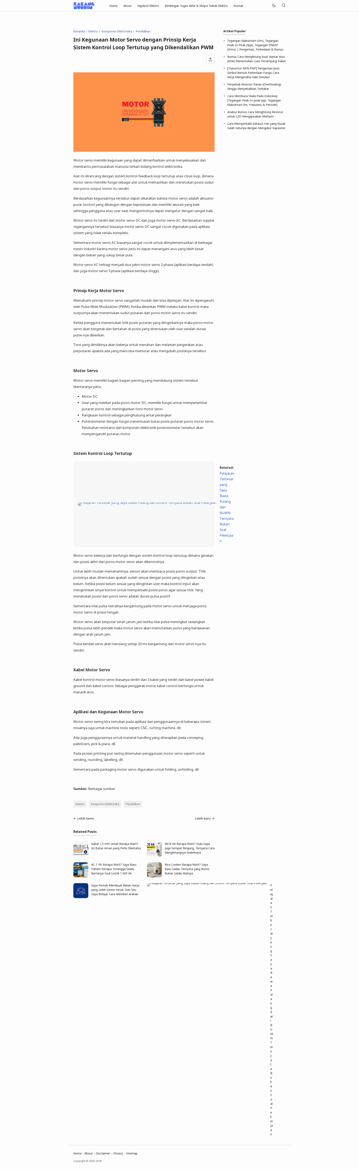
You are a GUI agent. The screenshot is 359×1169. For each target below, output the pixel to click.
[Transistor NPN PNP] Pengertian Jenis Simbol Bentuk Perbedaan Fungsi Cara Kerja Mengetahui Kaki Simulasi (253, 72)
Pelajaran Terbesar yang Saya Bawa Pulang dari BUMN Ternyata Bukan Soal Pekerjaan (271, 1009)
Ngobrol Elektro (148, 6)
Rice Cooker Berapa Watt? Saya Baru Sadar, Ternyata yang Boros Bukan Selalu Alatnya (187, 869)
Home (113, 6)
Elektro (80, 804)
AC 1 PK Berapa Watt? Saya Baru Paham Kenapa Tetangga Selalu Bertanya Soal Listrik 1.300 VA (113, 869)
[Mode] (273, 5)
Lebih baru (203, 818)
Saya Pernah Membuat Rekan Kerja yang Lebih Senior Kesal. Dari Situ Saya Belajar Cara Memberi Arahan (115, 889)
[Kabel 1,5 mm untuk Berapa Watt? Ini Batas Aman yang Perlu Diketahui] (80, 855)
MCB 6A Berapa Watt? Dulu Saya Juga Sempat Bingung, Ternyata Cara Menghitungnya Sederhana (190, 848)
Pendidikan (133, 804)
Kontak (238, 6)
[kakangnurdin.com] (84, 5)
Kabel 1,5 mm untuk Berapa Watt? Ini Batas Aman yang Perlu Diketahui (116, 846)
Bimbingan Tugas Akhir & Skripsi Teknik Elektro (196, 6)
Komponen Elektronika (105, 804)
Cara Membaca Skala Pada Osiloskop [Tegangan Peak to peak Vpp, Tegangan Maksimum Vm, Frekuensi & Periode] (254, 100)
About (127, 6)
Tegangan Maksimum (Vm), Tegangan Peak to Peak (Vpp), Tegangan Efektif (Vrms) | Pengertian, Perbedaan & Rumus (255, 45)
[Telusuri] (283, 5)
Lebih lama (85, 818)
